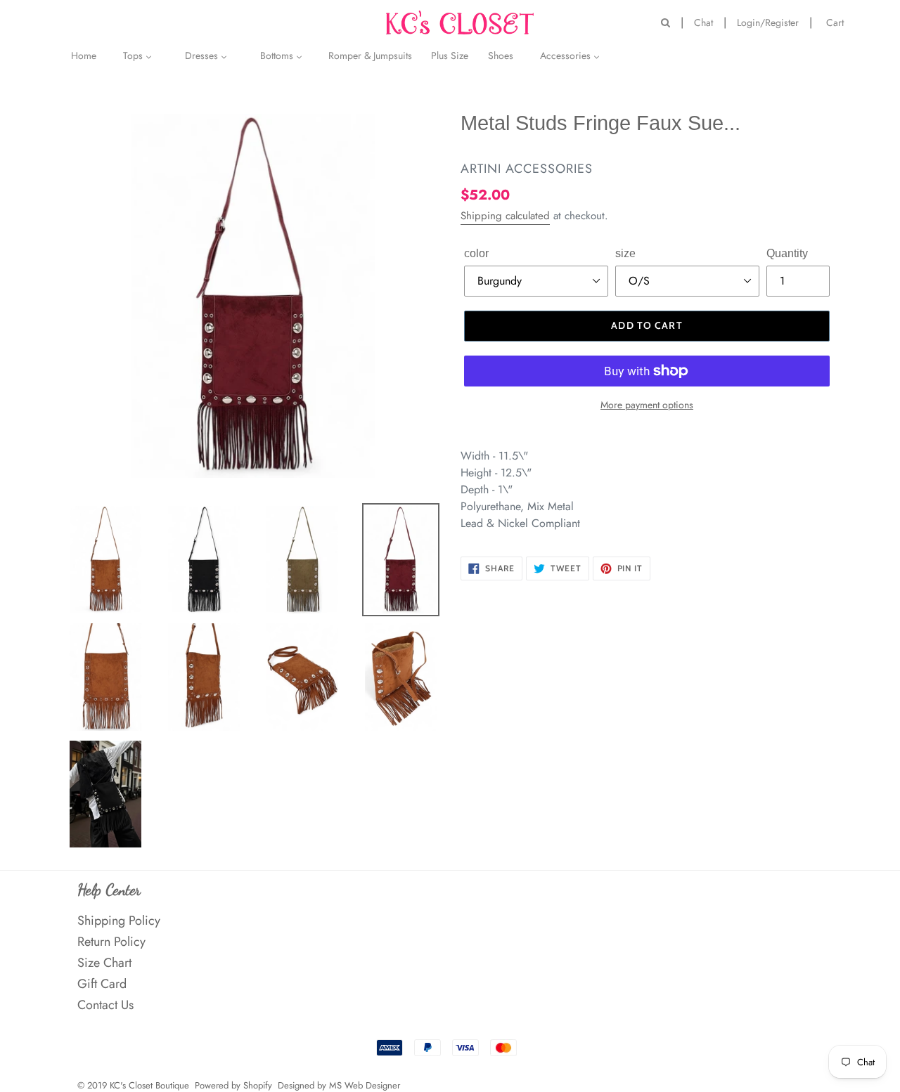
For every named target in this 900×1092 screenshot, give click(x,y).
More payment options (646, 405)
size (625, 253)
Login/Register (768, 22)
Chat (703, 22)
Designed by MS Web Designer (339, 1085)
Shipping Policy (118, 920)
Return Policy (111, 941)
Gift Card (102, 984)
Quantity (787, 253)
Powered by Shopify (233, 1085)
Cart (838, 21)
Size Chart (104, 963)
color (476, 253)
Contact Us (105, 1005)
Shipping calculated (505, 215)
